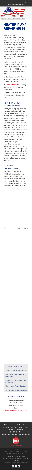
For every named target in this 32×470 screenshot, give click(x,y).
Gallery (26, 458)
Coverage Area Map (13, 454)
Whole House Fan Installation (15, 386)
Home (13, 449)
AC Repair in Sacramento (14, 366)
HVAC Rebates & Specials (12, 458)
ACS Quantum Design (22, 462)
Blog (24, 454)
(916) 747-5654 (21, 2)
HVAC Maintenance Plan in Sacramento (14, 375)
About (18, 449)
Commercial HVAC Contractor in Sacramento (15, 381)
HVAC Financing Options (16, 456)
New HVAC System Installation (16, 390)
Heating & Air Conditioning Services (16, 452)
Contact (16, 460)
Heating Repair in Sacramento (15, 370)
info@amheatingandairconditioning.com (17, 4)
